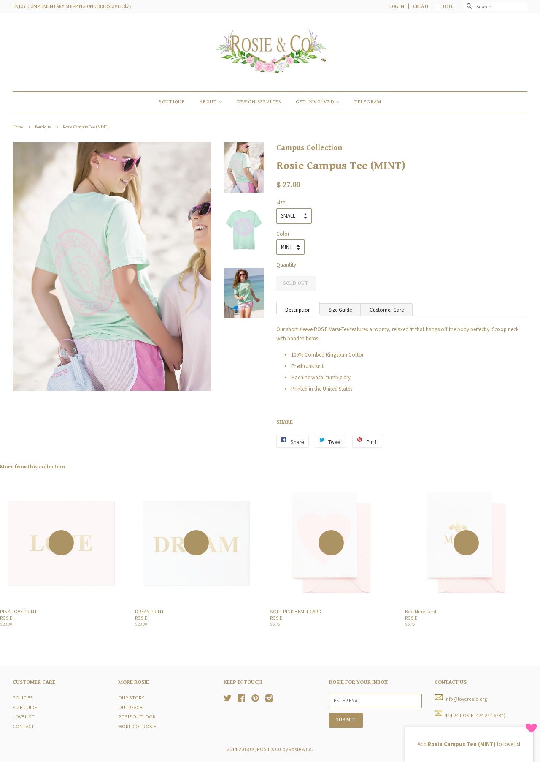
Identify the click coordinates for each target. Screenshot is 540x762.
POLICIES (23, 697)
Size (280, 202)
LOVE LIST (24, 716)
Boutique (43, 127)
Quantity (286, 264)
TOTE (448, 6)
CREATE (421, 6)
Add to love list (469, 744)
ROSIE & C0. (269, 749)
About (209, 102)
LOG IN (396, 6)
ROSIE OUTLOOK (137, 716)
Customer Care (387, 309)
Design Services (259, 102)
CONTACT (23, 726)
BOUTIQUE (172, 102)
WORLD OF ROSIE (137, 726)
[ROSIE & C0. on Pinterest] (255, 699)
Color (282, 233)
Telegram (368, 102)
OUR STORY (131, 697)
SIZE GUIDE (25, 707)
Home (18, 127)
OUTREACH (130, 707)
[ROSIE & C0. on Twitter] (228, 699)
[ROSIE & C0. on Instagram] (269, 699)
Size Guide (340, 309)
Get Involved (316, 102)
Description (298, 309)
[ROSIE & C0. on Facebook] (241, 699)
